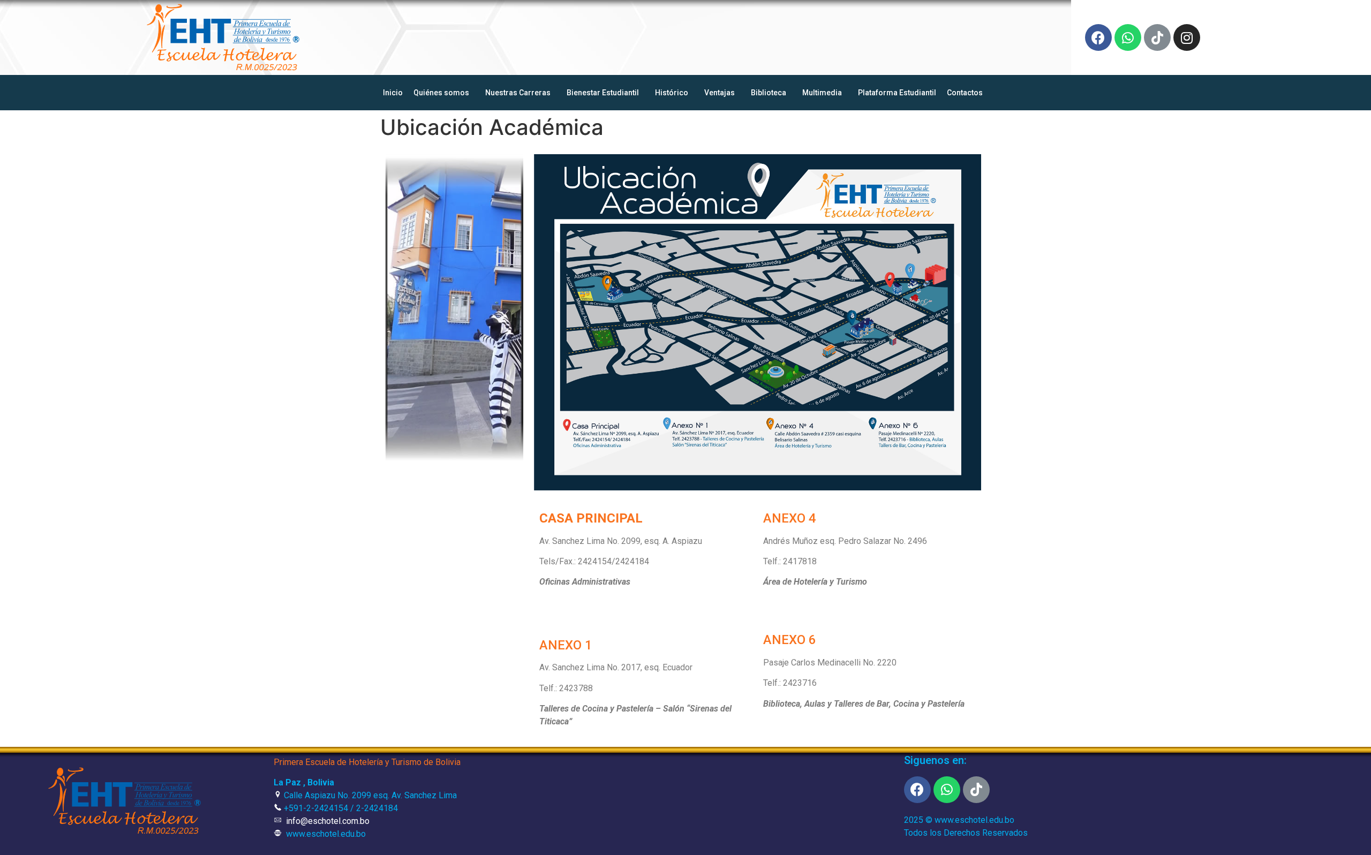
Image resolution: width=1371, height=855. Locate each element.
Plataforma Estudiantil (897, 92)
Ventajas (719, 92)
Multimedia (822, 92)
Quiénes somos (441, 92)
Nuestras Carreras (518, 92)
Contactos (965, 92)
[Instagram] (1186, 37)
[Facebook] (1098, 37)
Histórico (671, 92)
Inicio (393, 92)
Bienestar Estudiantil (603, 92)
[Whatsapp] (1127, 37)
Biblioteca (768, 92)
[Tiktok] (1157, 37)
